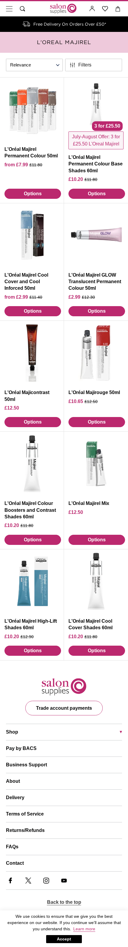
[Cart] (118, 8)
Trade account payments (64, 708)
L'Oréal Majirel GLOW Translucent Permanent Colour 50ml (94, 281)
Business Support (26, 764)
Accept (64, 939)
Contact (15, 863)
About (13, 781)
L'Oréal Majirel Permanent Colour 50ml (31, 152)
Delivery (15, 797)
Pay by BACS (21, 748)
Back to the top (64, 902)
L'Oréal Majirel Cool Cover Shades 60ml (90, 624)
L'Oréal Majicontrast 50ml (26, 396)
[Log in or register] (92, 8)
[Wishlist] (105, 8)
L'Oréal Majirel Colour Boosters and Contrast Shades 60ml (30, 510)
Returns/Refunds (25, 830)
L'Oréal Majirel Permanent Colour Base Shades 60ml (95, 164)
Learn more (84, 928)
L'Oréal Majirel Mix (88, 503)
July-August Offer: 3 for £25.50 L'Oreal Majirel (96, 140)
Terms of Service (25, 813)
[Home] (63, 9)
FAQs (12, 846)
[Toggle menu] (9, 8)
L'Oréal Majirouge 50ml (94, 392)
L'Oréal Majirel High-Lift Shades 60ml (30, 624)
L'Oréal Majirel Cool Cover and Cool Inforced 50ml (26, 281)
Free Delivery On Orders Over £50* (69, 24)
